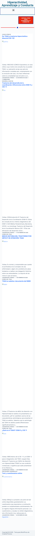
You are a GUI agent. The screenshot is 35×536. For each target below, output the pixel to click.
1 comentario (6, 79)
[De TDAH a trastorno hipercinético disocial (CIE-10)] (17, 52)
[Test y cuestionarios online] (17, 487)
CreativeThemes (7, 534)
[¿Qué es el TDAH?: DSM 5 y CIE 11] (17, 444)
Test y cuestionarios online (12, 473)
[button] (13, 10)
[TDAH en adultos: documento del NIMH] (17, 346)
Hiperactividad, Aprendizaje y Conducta (17, 4)
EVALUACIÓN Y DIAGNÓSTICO (9, 471)
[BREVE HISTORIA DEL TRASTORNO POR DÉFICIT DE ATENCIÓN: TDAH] (17, 251)
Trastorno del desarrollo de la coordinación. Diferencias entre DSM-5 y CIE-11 (17, 85)
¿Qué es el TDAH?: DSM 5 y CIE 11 (14, 430)
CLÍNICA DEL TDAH (7, 234)
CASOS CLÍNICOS (6, 34)
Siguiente (5, 517)
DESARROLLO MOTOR (7, 81)
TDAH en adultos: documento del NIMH (16, 281)
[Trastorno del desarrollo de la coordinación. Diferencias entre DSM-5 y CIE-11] (17, 152)
